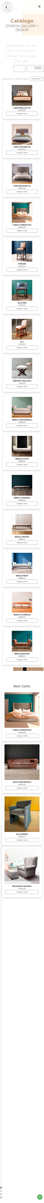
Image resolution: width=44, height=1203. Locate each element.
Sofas (11, 51)
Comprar (37, 67)
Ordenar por (36, 79)
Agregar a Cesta (22, 113)
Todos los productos (15, 45)
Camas (18, 61)
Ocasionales (12, 56)
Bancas (24, 56)
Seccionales (33, 45)
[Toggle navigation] (39, 7)
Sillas (19, 51)
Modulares (30, 51)
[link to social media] (40, 1197)
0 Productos (38, 68)
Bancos (33, 56)
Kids (26, 61)
